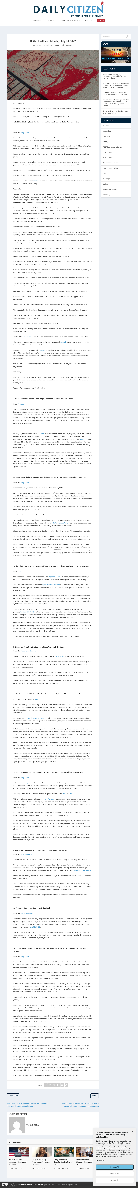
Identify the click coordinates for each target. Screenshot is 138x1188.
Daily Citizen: (25, 132)
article (35, 181)
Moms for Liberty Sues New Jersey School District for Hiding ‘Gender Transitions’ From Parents (116, 85)
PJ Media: (21, 404)
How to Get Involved (110, 168)
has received (28, 337)
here (64, 794)
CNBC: (20, 571)
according (59, 656)
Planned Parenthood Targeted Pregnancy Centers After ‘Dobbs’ (115, 94)
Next (94, 1096)
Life (104, 173)
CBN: (37, 699)
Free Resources (108, 152)
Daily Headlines (66, 45)
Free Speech (107, 158)
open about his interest (51, 585)
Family (105, 142)
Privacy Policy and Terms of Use (30, 1185)
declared (41, 434)
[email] (62, 1085)
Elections (106, 136)
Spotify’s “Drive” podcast (82, 870)
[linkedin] (58, 1085)
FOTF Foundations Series (112, 147)
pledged (43, 350)
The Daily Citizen (32, 1125)
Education (107, 131)
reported (83, 439)
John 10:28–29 (35, 927)
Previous (14, 1096)
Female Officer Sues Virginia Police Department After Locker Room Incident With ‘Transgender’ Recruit (116, 103)
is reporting (23, 783)
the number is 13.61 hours (35, 718)
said (50, 138)
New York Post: (26, 854)
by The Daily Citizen (40, 45)
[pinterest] (54, 1085)
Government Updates (111, 163)
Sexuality (106, 195)
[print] (66, 1085)
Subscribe (37, 21)
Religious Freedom (110, 189)
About (87, 21)
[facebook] (46, 1085)
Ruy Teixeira (49, 799)
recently (63, 342)
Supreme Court (54, 577)
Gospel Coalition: (27, 913)
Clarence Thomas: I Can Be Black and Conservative (115, 112)
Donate (101, 21)
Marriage (106, 179)
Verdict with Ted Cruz (28, 612)
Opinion (106, 184)
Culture (106, 126)
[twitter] (50, 1085)
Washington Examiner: (29, 651)
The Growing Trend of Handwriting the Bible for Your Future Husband (114, 76)
